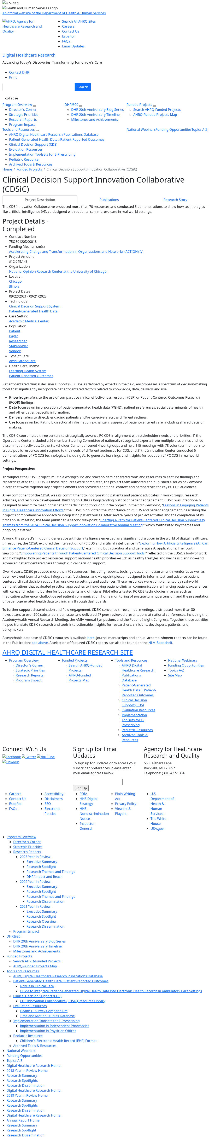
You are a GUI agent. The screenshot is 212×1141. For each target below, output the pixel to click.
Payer (13, 336)
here (91, 637)
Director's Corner (23, 109)
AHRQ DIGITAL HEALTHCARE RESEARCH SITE (67, 652)
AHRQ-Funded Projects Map (155, 114)
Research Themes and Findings (50, 871)
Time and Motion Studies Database (47, 1016)
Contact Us (70, 31)
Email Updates (73, 46)
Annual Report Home (23, 1120)
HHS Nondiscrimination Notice (94, 813)
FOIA (83, 793)
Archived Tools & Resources (30, 164)
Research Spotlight (41, 866)
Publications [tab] (109, 199)
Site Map (175, 675)
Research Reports (23, 119)
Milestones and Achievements (94, 119)
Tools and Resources (19, 129)
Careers (68, 26)
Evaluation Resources (26, 149)
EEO (48, 803)
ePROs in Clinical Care (37, 986)
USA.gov (157, 828)
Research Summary (22, 1075)
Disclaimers (54, 798)
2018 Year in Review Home (27, 1070)
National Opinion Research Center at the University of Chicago (58, 271)
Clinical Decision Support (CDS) (33, 144)
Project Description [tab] (40, 199)
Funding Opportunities (174, 129)
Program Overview (17, 104)
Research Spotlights (22, 1080)
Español (68, 36)
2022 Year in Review (35, 881)
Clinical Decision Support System (34, 306)
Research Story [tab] (175, 199)
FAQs (66, 41)
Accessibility (54, 793)
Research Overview (41, 921)
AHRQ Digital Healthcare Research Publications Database (54, 134)
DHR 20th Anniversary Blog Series (97, 109)
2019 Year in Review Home (27, 1095)
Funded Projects (140, 104)
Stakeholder (18, 346)
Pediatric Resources (137, 730)
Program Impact (22, 124)
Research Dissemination (45, 901)
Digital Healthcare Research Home (33, 1065)
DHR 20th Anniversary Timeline (95, 114)
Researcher (18, 341)
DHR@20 (72, 104)
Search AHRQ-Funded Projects (157, 109)
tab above (40, 642)
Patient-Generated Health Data (33, 311)
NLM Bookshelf (160, 642)
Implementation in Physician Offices (48, 1030)
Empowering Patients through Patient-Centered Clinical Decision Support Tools (83, 553)
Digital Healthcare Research (28, 55)
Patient (14, 331)
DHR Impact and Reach (44, 876)
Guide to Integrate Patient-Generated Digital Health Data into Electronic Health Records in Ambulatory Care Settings (111, 991)
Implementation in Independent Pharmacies (54, 1026)
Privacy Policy (125, 803)
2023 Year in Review (35, 856)
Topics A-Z (199, 129)
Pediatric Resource (24, 159)
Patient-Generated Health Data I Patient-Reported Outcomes (56, 139)
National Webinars (141, 129)
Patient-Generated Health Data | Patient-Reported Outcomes (139, 690)
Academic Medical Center (29, 321)
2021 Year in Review (35, 906)
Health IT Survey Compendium (43, 1011)
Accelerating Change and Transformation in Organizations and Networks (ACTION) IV (76, 251)
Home (7, 169)
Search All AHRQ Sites (79, 21)
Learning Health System (27, 371)
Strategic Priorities (23, 114)
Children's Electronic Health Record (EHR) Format (58, 1040)
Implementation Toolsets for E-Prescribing (42, 154)
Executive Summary (41, 861)
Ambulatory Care (22, 361)
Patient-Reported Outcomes (31, 376)
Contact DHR (19, 72)
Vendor (15, 351)
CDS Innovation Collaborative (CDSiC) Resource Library (62, 1001)
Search (82, 87)
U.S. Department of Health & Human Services (162, 803)
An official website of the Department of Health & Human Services (54, 13)
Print (13, 77)
